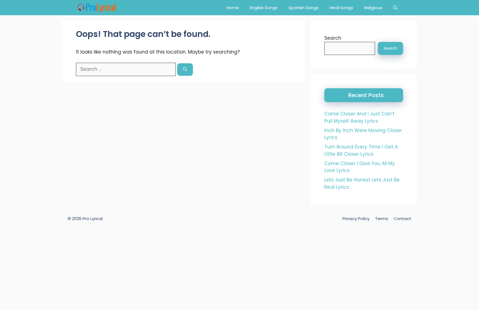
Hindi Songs (341, 8)
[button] (395, 7)
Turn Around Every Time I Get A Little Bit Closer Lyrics (361, 150)
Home (232, 8)
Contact (402, 218)
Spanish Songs (304, 8)
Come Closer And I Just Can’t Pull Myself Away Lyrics (359, 117)
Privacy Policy (356, 218)
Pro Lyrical (93, 218)
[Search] (185, 69)
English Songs (263, 8)
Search (332, 38)
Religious (373, 8)
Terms (381, 218)
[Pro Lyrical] (96, 7)
